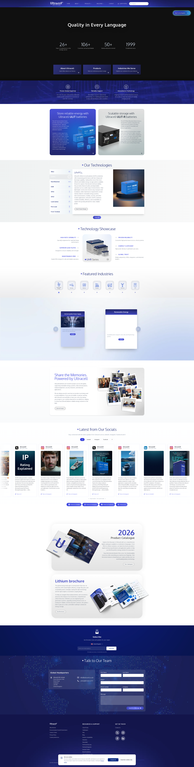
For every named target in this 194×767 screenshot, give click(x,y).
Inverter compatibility (87, 737)
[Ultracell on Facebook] (117, 738)
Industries (84, 739)
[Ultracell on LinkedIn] (123, 738)
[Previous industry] (55, 329)
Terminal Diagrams (86, 747)
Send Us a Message (134, 708)
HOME (68, 3)
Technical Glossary (86, 744)
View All (97, 217)
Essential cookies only (126, 759)
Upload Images (60, 408)
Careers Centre (53, 732)
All (82, 439)
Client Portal (85, 727)
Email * (103, 679)
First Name (104, 672)
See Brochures (60, 611)
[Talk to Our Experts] (182, 13)
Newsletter (85, 742)
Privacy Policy (53, 735)
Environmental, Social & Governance (58, 730)
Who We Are (53, 727)
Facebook (105, 439)
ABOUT (76, 3)
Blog (83, 735)
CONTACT (111, 3)
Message (103, 694)
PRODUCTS (87, 3)
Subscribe (111, 648)
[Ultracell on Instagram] (123, 733)
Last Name (126, 672)
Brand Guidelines (86, 752)
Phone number (105, 687)
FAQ (83, 732)
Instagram (96, 439)
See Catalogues (129, 564)
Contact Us (117, 727)
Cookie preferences (54, 737)
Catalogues (85, 730)
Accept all (113, 759)
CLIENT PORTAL (123, 3)
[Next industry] (138, 329)
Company (125, 687)
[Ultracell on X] (117, 733)
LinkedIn (89, 439)
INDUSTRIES (100, 3)
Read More (97, 341)
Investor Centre (86, 749)
